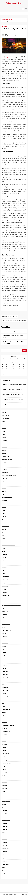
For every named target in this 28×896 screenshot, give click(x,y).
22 (19, 367)
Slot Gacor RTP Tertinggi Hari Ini (11, 331)
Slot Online (4, 26)
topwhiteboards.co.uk (14, 3)
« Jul (3, 374)
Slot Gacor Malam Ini (7, 57)
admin (6, 34)
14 (16, 364)
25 (6, 369)
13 (13, 364)
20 (13, 367)
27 (13, 369)
